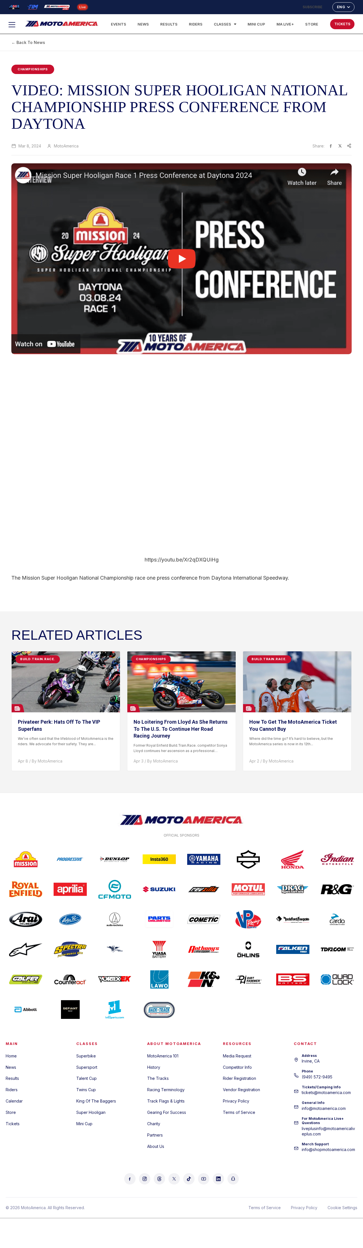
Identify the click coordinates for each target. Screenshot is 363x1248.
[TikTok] (189, 1178)
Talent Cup (86, 1078)
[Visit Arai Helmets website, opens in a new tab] (25, 919)
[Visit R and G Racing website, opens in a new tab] (337, 889)
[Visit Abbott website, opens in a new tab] (25, 1009)
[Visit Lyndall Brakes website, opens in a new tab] (114, 949)
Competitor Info (237, 1067)
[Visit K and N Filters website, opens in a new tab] (203, 979)
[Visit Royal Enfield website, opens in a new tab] (25, 889)
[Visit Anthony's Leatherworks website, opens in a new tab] (203, 949)
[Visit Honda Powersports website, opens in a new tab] (293, 859)
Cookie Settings (342, 1207)
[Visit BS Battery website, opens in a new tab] (293, 979)
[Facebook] (130, 1178)
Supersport (86, 1067)
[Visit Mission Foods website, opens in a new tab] (25, 859)
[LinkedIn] (218, 1178)
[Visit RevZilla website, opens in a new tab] (203, 889)
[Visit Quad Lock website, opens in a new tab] (337, 979)
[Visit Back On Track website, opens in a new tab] (159, 1009)
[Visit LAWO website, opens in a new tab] (159, 979)
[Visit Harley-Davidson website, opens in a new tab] (248, 859)
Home (11, 1055)
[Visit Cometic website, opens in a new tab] (203, 919)
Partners (155, 1135)
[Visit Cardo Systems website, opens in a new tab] (337, 919)
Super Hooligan (90, 1112)
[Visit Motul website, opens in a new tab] (248, 889)
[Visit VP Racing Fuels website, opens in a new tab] (248, 919)
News (143, 24)
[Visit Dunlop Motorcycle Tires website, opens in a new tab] (114, 859)
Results (169, 24)
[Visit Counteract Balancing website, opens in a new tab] (70, 979)
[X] (174, 1178)
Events (118, 24)
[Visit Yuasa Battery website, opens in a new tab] (159, 949)
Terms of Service (239, 1112)
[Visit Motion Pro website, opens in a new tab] (70, 919)
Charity (153, 1123)
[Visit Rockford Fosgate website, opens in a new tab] (293, 919)
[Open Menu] (14, 25)
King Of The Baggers (96, 1101)
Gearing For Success (166, 1112)
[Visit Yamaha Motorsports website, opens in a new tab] (203, 859)
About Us (155, 1146)
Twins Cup (86, 1089)
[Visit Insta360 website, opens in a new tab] (159, 859)
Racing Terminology (166, 1089)
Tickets (13, 1123)
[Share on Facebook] (331, 145)
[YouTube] (203, 1178)
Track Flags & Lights (166, 1101)
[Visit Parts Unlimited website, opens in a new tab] (159, 919)
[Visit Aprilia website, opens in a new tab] (70, 889)
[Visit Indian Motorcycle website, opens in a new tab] (337, 859)
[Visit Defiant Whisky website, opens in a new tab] (70, 1009)
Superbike (86, 1055)
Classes (222, 24)
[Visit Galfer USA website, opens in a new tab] (25, 979)
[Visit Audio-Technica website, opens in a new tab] (114, 919)
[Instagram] (144, 1178)
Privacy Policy (236, 1101)
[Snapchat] (233, 1178)
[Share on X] (340, 145)
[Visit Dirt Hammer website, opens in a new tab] (248, 979)
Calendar (14, 1101)
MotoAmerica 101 (162, 1055)
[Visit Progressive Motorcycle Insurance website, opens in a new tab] (70, 859)
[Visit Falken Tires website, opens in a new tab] (293, 949)
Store (311, 24)
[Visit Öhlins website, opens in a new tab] (248, 949)
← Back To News (28, 42)
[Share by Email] (349, 145)
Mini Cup (256, 24)
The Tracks (158, 1078)
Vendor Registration (241, 1089)
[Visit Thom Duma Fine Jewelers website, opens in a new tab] (337, 949)
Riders (195, 24)
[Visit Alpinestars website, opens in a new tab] (25, 949)
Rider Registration (239, 1078)
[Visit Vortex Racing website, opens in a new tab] (114, 979)
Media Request (237, 1055)
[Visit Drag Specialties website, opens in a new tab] (293, 889)
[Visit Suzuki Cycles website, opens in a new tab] (159, 889)
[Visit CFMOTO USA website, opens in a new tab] (114, 889)
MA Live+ (285, 24)
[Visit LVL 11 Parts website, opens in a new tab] (114, 1009)
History (153, 1067)
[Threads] (159, 1178)
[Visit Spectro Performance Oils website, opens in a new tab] (70, 949)
